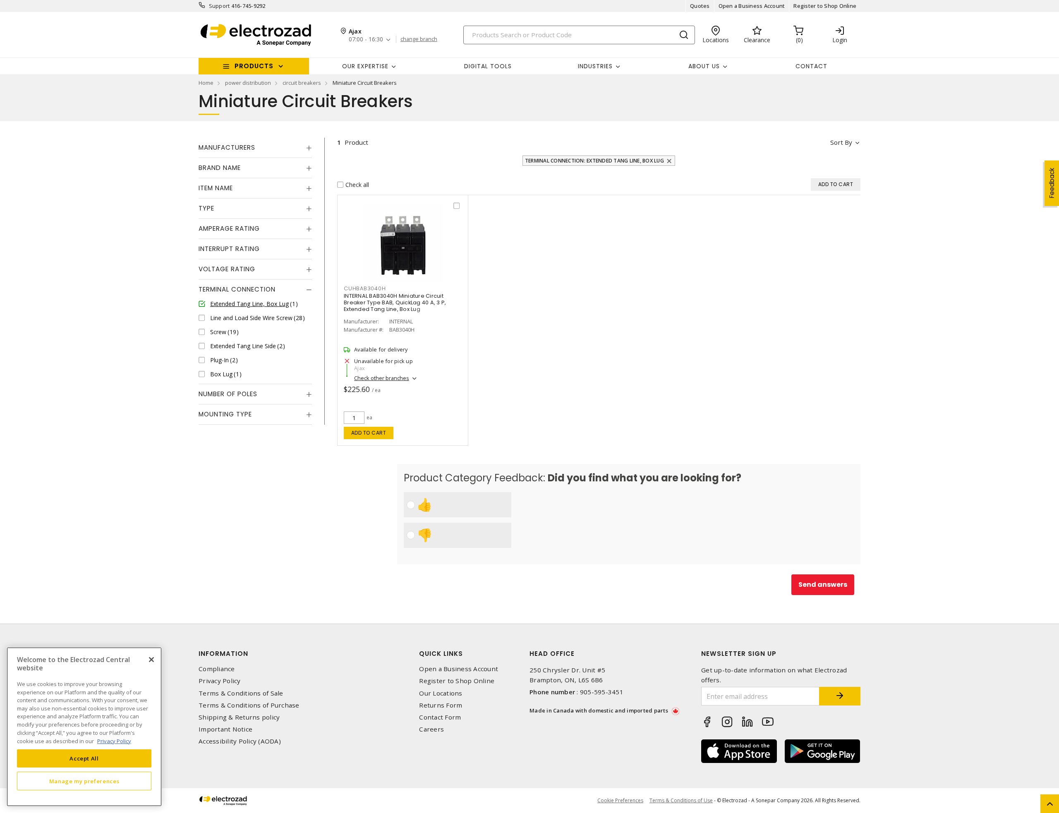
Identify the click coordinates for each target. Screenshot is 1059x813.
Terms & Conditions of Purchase (249, 705)
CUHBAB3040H (365, 288)
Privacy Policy (220, 681)
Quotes (700, 6)
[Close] (151, 659)
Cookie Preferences (620, 800)
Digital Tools (488, 66)
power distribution (248, 82)
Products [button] (254, 66)
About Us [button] (704, 66)
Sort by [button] (841, 142)
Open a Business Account (752, 6)
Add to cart (368, 432)
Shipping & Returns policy (239, 717)
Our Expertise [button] (365, 66)
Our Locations (440, 693)
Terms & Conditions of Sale (241, 693)
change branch (418, 39)
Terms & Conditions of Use (681, 800)
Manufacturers (227, 147)
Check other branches (381, 378)
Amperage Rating (229, 228)
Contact (811, 66)
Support (219, 6)
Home (206, 82)
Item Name (216, 188)
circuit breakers (302, 82)
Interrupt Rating (229, 248)
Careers (431, 729)
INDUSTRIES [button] (595, 66)
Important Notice (225, 729)
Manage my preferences (84, 780)
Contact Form (440, 717)
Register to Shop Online (824, 6)
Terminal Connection (237, 289)
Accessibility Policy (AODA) (240, 741)
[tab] (255, 148)
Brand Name (220, 167)
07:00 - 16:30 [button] (366, 39)
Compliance (217, 669)
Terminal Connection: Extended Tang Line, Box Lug (594, 160)
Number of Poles (228, 394)
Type (206, 208)
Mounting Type (225, 414)
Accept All (84, 758)
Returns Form (440, 705)
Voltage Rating (227, 269)
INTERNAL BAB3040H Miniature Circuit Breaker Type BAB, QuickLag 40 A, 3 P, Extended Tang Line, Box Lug (395, 302)
